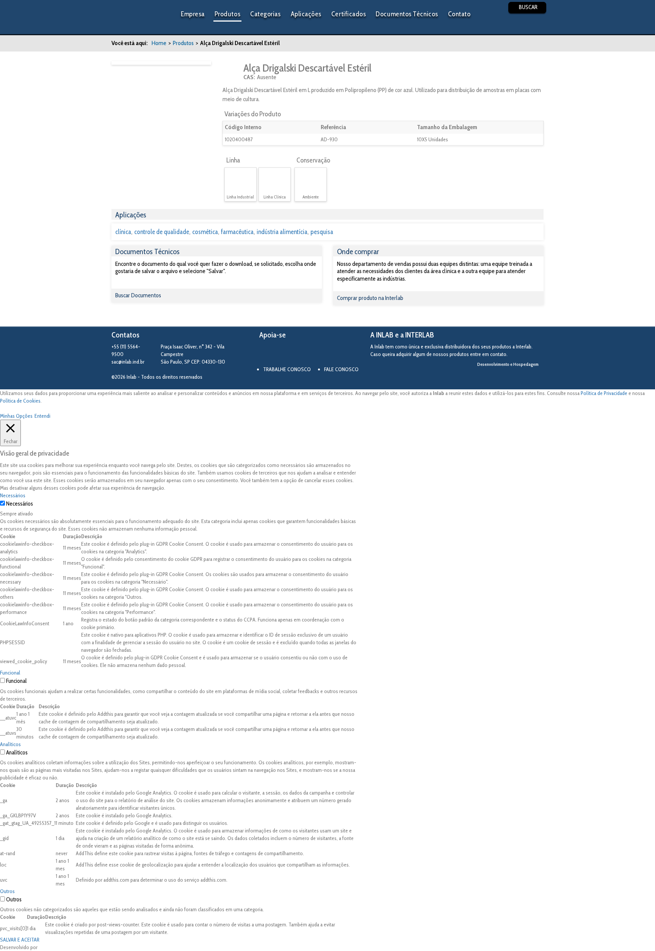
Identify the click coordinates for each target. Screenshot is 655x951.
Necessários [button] (12, 495)
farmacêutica (237, 232)
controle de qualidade (161, 232)
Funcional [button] (10, 672)
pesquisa (321, 232)
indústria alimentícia (282, 232)
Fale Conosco (341, 369)
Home (159, 43)
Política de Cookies (20, 400)
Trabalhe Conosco (287, 369)
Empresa (193, 14)
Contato (459, 14)
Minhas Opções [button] (16, 415)
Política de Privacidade (604, 393)
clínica (123, 232)
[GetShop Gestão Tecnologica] (512, 377)
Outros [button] (7, 891)
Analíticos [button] (10, 744)
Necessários (19, 503)
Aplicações (306, 14)
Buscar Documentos (138, 295)
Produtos (227, 14)
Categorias (265, 14)
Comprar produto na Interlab (370, 297)
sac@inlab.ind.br (127, 361)
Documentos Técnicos (407, 14)
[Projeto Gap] (301, 353)
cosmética (205, 232)
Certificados (348, 14)
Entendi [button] (42, 415)
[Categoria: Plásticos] (232, 71)
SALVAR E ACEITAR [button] (19, 939)
